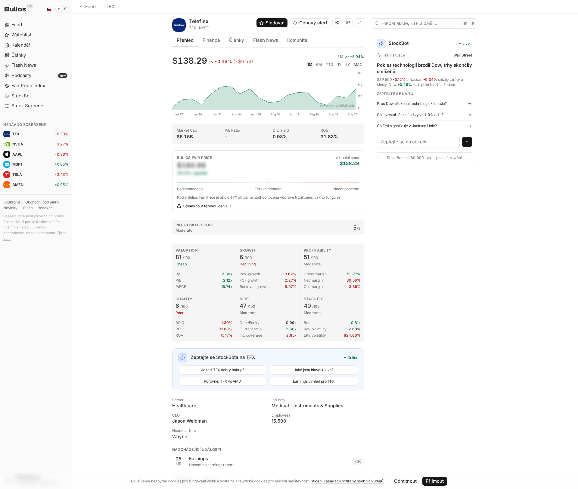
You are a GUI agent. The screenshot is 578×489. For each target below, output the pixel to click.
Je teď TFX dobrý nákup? (222, 370)
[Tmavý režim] (62, 9)
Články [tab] (236, 40)
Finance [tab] (211, 40)
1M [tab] (309, 64)
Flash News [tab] (265, 40)
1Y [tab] (339, 64)
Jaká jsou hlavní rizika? (314, 370)
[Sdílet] (336, 22)
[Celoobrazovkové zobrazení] (359, 22)
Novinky (10, 208)
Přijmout (435, 481)
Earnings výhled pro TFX (313, 381)
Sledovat (275, 23)
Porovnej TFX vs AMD (222, 381)
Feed (90, 6)
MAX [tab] (358, 64)
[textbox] (418, 142)
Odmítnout (405, 481)
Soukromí (11, 202)
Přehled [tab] (185, 40)
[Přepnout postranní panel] (72, 244)
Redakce (45, 208)
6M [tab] (319, 64)
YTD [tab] (329, 64)
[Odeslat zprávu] (467, 142)
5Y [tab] (347, 64)
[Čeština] (49, 9)
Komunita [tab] (297, 40)
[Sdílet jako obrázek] (348, 22)
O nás (28, 208)
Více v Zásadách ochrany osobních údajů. (348, 481)
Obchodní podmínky (42, 202)
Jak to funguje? (327, 197)
